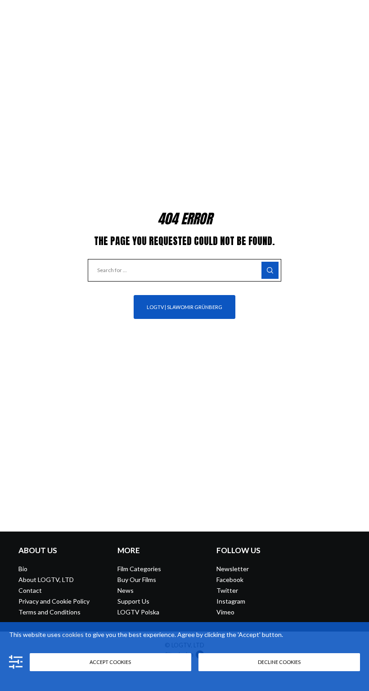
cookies (73, 634)
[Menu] (354, 13)
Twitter (227, 590)
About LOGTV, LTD (46, 579)
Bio (22, 569)
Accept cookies (110, 662)
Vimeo (225, 612)
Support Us (133, 601)
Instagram (230, 601)
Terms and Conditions (49, 612)
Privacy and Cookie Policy (54, 601)
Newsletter (232, 569)
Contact (30, 590)
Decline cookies (279, 662)
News (125, 590)
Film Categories (139, 569)
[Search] (270, 270)
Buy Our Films (136, 579)
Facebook (229, 579)
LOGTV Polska (138, 612)
